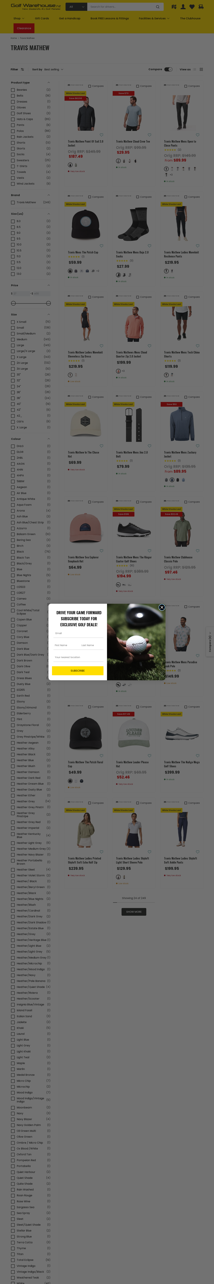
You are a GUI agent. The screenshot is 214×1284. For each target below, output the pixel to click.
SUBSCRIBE (78, 671)
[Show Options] (100, 657)
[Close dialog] (162, 607)
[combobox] (77, 657)
